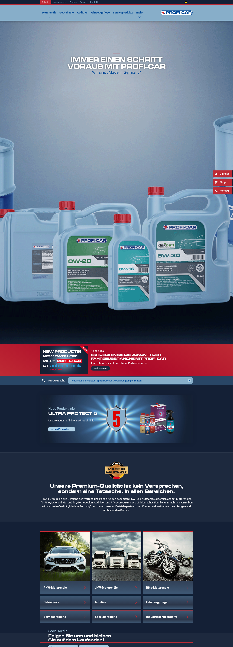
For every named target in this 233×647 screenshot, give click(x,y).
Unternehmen (59, 2)
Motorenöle (49, 12)
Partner (73, 2)
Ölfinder (46, 2)
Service (83, 2)
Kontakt (94, 2)
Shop (223, 182)
